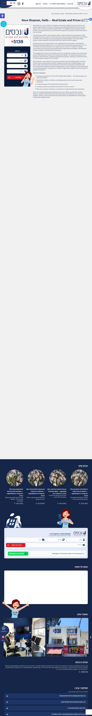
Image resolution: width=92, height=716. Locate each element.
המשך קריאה (84, 503)
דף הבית (70, 4)
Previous (90, 637)
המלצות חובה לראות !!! (57, 4)
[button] (2, 15)
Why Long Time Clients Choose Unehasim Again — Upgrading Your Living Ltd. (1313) (56, 491)
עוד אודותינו (84, 672)
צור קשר (38, 4)
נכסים (45, 4)
